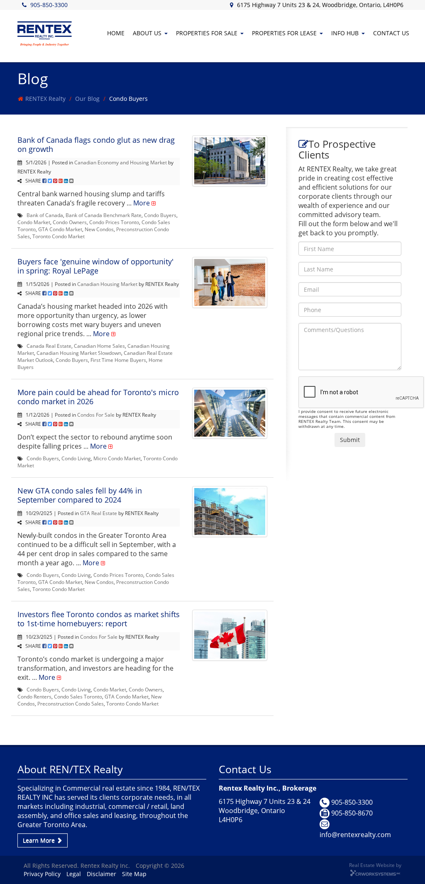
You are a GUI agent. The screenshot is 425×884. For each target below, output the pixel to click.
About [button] (147, 33)
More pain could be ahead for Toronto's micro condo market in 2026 (98, 396)
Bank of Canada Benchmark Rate (104, 215)
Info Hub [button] (345, 33)
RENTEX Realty (45, 99)
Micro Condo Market (117, 458)
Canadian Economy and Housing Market (120, 162)
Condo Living (76, 458)
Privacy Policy (42, 874)
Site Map (134, 874)
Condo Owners (70, 222)
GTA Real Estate (98, 513)
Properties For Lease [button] (284, 33)
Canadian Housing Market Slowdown (79, 352)
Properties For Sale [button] (206, 33)
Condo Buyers (160, 215)
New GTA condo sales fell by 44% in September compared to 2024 (79, 495)
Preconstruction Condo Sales (70, 703)
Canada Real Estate (49, 345)
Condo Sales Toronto (78, 696)
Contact (391, 33)
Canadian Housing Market (107, 284)
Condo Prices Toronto (114, 222)
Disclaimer (101, 874)
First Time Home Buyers (118, 360)
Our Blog (87, 99)
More (141, 203)
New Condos (99, 229)
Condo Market (33, 222)
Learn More (39, 840)
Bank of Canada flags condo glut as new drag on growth (96, 144)
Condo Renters (34, 696)
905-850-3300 (49, 5)
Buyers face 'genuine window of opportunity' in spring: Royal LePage (95, 266)
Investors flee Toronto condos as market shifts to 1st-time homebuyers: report (98, 618)
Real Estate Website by (375, 865)
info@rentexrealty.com (355, 834)
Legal (73, 874)
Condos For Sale (96, 414)
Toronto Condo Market (58, 236)
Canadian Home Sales (99, 345)
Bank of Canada (45, 215)
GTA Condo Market (60, 229)
